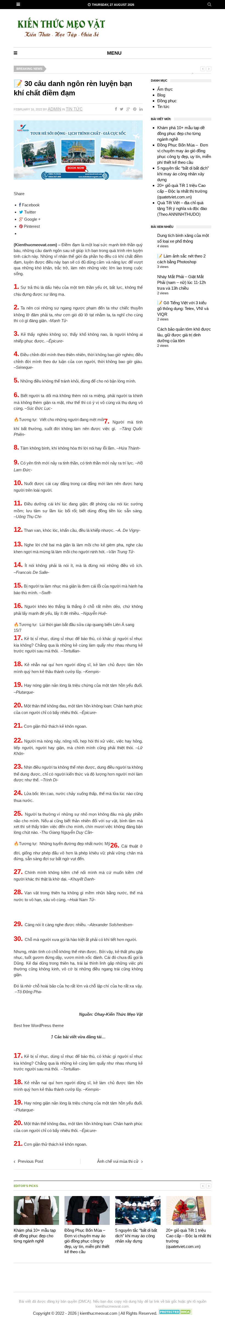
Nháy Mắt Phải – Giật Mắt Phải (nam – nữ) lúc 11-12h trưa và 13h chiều (181, 282)
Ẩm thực (165, 89)
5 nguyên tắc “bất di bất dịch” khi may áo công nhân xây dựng (183, 174)
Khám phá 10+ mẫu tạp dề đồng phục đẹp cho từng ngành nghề (181, 133)
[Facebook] (115, 109)
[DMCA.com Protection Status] (175, 1313)
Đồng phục (167, 100)
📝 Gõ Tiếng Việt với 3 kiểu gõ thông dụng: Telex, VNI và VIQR (183, 308)
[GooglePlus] (127, 109)
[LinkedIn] (140, 109)
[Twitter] (120, 109)
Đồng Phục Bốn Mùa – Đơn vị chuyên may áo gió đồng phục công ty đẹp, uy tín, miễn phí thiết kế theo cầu (86, 1241)
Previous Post (30, 1161)
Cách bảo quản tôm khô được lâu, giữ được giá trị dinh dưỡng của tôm (184, 335)
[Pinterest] (133, 109)
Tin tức (74, 109)
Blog (161, 95)
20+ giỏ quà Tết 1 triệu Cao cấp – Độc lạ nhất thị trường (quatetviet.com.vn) (182, 191)
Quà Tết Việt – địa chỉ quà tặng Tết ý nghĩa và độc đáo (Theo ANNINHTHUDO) (182, 208)
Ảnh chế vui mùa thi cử (118, 1161)
